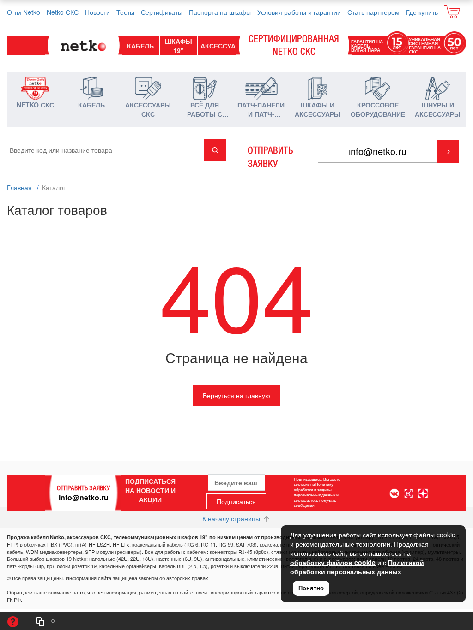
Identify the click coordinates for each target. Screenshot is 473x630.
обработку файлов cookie (333, 562)
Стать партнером (373, 12)
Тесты (125, 12)
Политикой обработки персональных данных (357, 567)
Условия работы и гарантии (299, 12)
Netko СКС (63, 12)
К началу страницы (232, 518)
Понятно (311, 587)
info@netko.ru (84, 497)
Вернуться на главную (236, 395)
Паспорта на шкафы (220, 12)
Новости (97, 12)
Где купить (422, 12)
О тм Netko (23, 12)
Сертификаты (161, 12)
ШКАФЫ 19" (178, 45)
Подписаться (236, 501)
